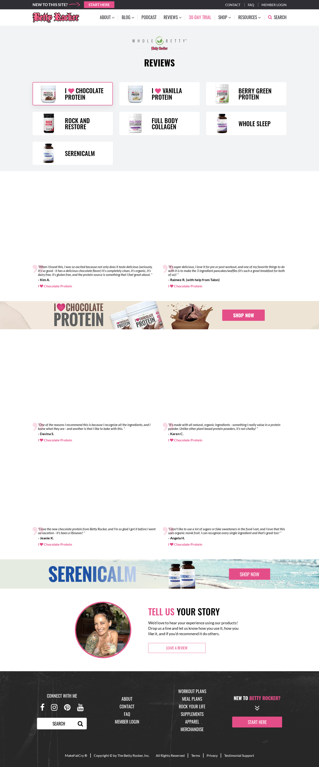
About (127, 699)
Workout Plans (192, 691)
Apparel (192, 721)
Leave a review (176, 648)
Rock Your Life (192, 706)
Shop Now (243, 315)
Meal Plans (192, 699)
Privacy (212, 755)
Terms (195, 755)
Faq (251, 5)
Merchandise (192, 729)
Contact (232, 5)
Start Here (99, 4)
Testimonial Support (239, 755)
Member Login (273, 5)
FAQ (127, 714)
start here (257, 722)
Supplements (192, 714)
